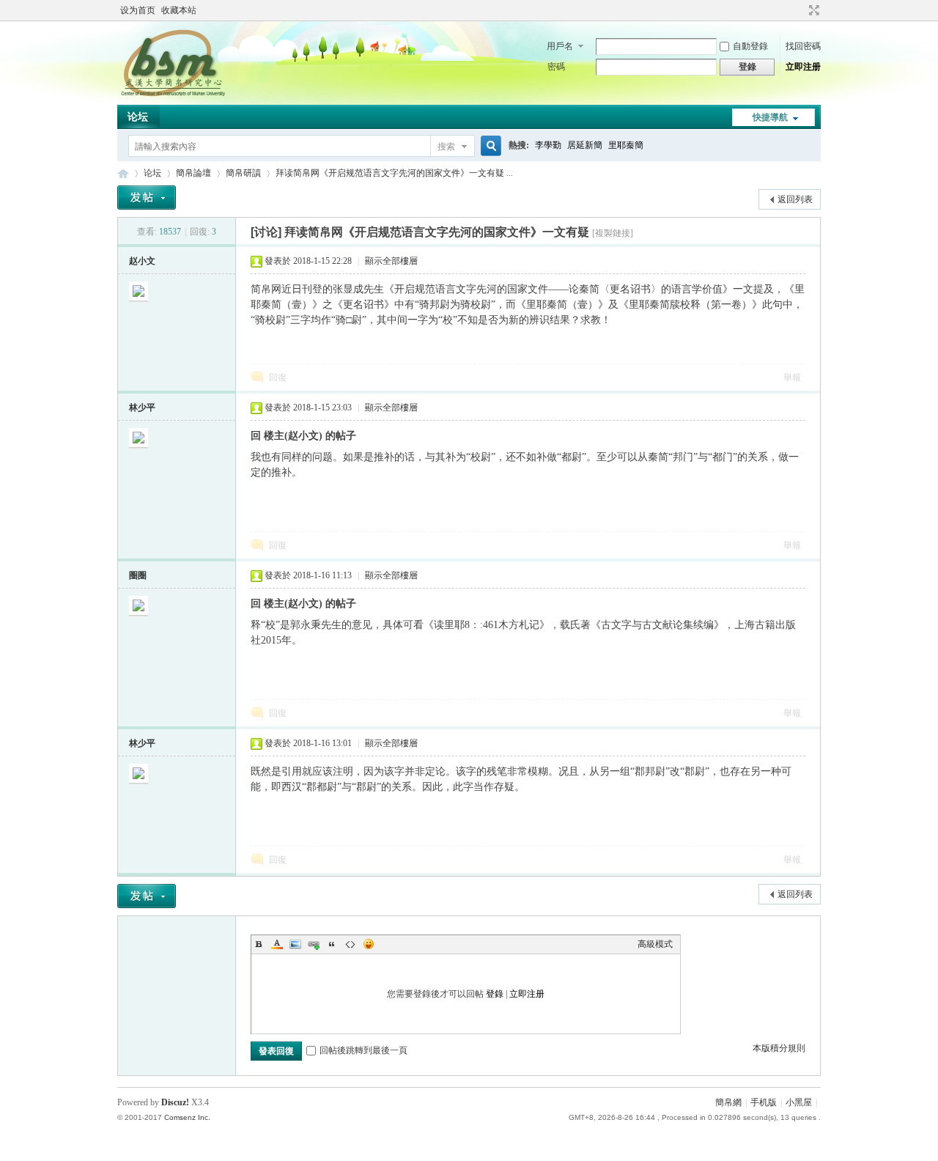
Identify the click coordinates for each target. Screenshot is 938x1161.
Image (295, 944)
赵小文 (142, 261)
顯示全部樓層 (391, 261)
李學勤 (548, 145)
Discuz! (175, 1102)
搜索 (446, 146)
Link (313, 944)
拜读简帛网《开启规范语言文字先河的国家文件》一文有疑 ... (394, 173)
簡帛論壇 (193, 173)
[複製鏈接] (612, 233)
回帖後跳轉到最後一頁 (363, 1050)
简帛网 (123, 173)
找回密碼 (803, 46)
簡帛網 (728, 1102)
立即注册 (803, 67)
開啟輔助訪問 (800, 10)
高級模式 (655, 944)
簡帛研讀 (243, 173)
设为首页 (137, 10)
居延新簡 (584, 145)
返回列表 (795, 199)
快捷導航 (770, 117)
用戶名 (560, 46)
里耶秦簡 (625, 145)
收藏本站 (178, 10)
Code (350, 944)
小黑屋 (799, 1102)
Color (277, 944)
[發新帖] (146, 197)
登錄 (494, 994)
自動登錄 (750, 46)
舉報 (792, 377)
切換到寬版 (812, 10)
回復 (278, 377)
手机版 (763, 1102)
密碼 (556, 67)
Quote (332, 944)
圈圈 (138, 575)
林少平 (142, 407)
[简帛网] (172, 96)
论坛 (138, 116)
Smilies (368, 944)
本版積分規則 (779, 1048)
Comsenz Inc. (187, 1117)
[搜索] (489, 146)
